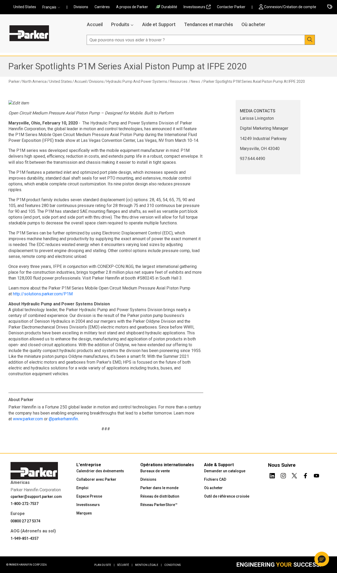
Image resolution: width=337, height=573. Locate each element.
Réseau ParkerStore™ (158, 505)
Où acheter (253, 24)
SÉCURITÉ (124, 565)
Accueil (95, 24)
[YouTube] (316, 475)
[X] (294, 475)
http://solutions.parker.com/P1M (43, 293)
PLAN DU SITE (104, 565)
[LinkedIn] (272, 475)
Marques (84, 513)
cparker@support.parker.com (36, 496)
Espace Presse (89, 496)
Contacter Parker (231, 7)
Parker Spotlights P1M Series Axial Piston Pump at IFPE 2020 (127, 66)
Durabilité (169, 7)
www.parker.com (28, 418)
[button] (52, 7)
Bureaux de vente (155, 471)
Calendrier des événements (100, 471)
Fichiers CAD (215, 479)
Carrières (102, 7)
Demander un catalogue (224, 471)
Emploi (82, 488)
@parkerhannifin (63, 418)
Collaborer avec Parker (96, 479)
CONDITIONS (172, 565)
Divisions (81, 7)
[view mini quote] (330, 7)
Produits (120, 24)
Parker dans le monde (159, 488)
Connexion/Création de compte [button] (290, 7)
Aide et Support (159, 24)
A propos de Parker (132, 7)
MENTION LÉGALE (148, 565)
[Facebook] (305, 475)
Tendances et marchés (208, 24)
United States (24, 7)
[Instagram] (283, 475)
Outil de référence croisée (226, 496)
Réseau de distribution (159, 496)
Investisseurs (194, 7)
